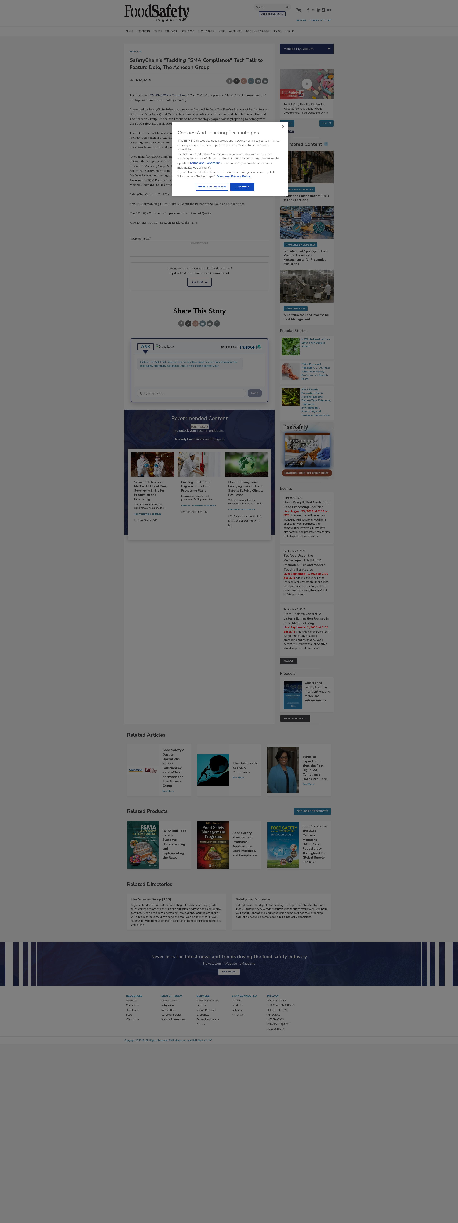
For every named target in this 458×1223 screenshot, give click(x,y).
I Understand (242, 186)
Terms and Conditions (205, 163)
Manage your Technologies (212, 186)
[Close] (283, 126)
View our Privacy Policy (234, 176)
